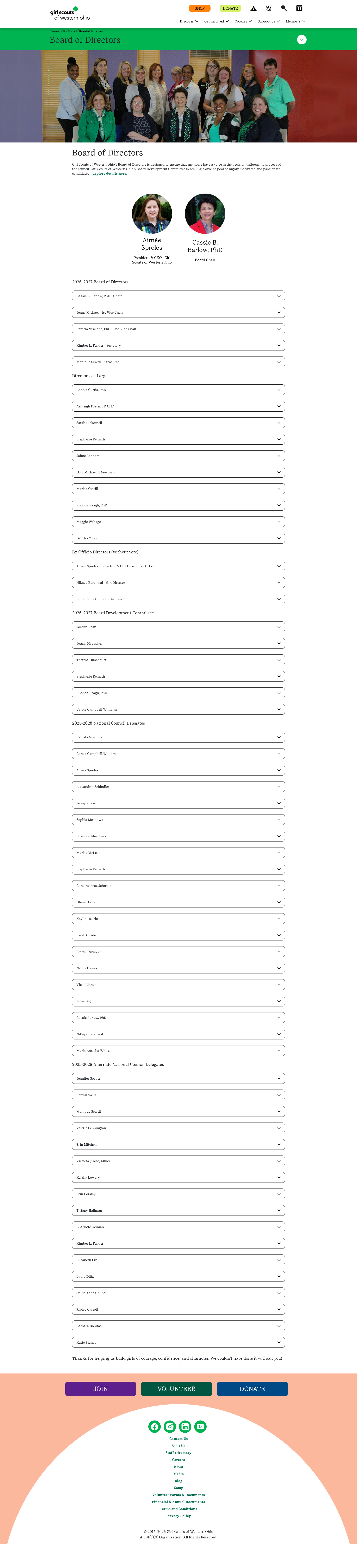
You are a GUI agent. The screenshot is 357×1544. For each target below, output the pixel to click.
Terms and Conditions (178, 1509)
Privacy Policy (178, 1516)
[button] (253, 10)
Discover (55, 31)
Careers (178, 1460)
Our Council (70, 31)
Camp (178, 1488)
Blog (178, 1481)
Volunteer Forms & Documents (178, 1495)
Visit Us (178, 1446)
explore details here (109, 173)
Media (178, 1474)
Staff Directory (178, 1453)
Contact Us (178, 1439)
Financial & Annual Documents (178, 1502)
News (178, 1467)
